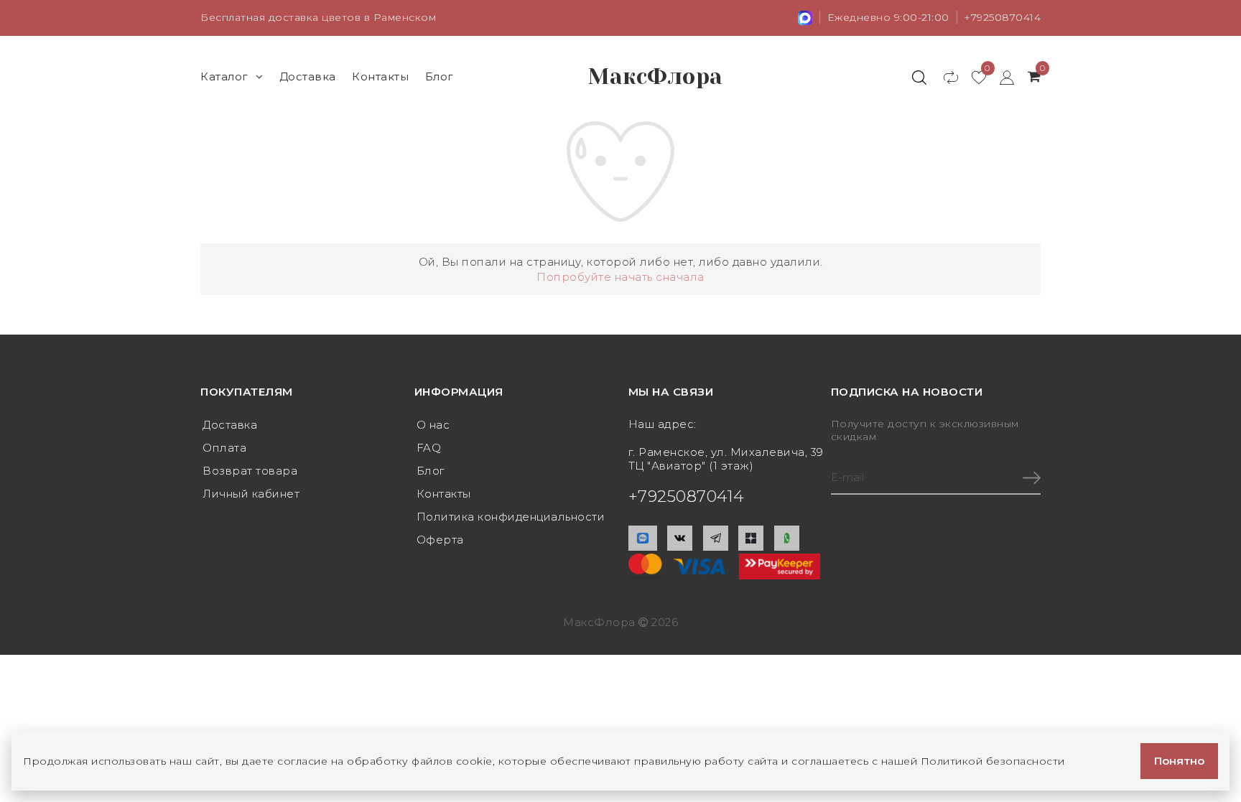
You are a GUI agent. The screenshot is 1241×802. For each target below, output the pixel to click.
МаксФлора (655, 77)
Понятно (1179, 761)
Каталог (224, 76)
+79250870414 (1002, 17)
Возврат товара (250, 470)
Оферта (440, 539)
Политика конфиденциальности (511, 516)
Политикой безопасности (993, 761)
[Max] (642, 538)
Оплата (224, 447)
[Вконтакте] (679, 538)
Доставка (307, 76)
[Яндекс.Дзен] (750, 538)
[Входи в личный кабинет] (1000, 77)
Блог (439, 76)
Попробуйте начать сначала (620, 277)
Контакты (380, 76)
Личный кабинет (251, 493)
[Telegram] (715, 538)
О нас (433, 425)
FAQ (429, 447)
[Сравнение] (944, 77)
